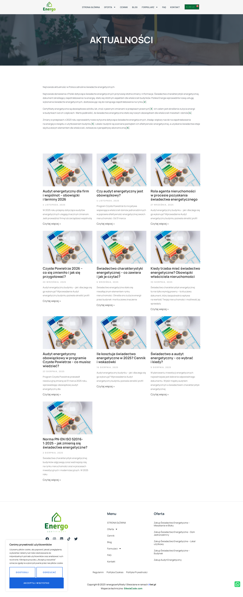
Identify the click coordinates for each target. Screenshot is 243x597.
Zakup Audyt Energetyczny (168, 559)
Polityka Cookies (115, 572)
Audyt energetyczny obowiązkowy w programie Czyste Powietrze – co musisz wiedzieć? (67, 359)
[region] (37, 565)
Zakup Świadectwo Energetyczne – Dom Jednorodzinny (174, 533)
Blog (135, 7)
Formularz (148, 7)
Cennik (124, 7)
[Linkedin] (61, 539)
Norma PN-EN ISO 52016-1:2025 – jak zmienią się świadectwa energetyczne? (65, 443)
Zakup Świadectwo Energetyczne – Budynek (172, 552)
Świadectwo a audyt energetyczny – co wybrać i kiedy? (172, 357)
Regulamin (98, 572)
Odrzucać (49, 572)
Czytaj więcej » (52, 223)
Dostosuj (22, 572)
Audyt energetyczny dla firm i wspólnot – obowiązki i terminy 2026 (66, 195)
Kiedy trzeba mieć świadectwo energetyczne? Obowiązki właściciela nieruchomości (175, 272)
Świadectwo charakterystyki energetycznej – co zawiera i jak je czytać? (120, 272)
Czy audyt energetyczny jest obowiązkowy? (120, 193)
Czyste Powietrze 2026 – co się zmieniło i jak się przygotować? (63, 272)
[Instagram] (54, 539)
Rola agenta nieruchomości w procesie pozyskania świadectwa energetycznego (174, 195)
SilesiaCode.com (133, 588)
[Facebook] (47, 539)
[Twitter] (76, 539)
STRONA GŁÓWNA (91, 7)
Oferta (108, 7)
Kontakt (175, 7)
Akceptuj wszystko (37, 583)
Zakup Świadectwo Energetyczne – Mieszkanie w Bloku (172, 524)
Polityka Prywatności (137, 572)
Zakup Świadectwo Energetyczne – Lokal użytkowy (174, 543)
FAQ (164, 7)
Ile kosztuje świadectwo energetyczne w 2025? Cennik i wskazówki (121, 357)
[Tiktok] (69, 539)
